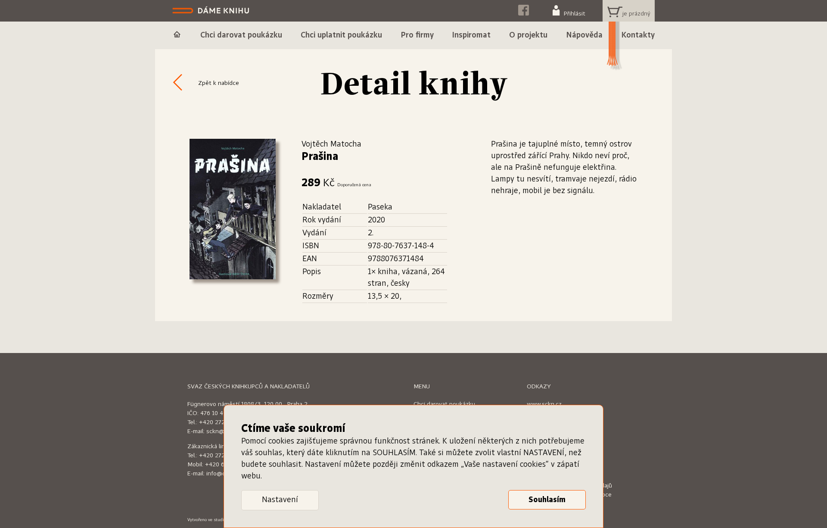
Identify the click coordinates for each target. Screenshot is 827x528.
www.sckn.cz (544, 404)
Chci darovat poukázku (444, 404)
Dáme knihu (211, 11)
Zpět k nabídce (218, 83)
